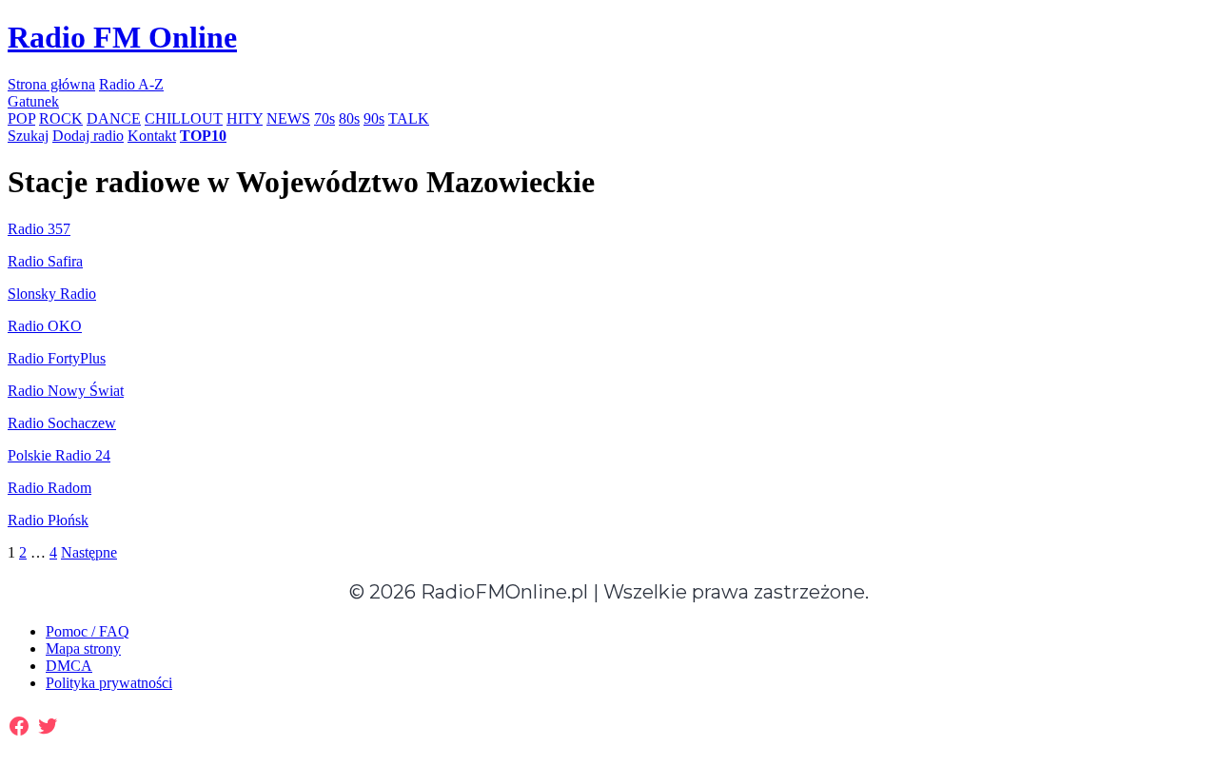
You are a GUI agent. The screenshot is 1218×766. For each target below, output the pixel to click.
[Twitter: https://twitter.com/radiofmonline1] (47, 726)
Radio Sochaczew (62, 423)
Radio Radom (49, 488)
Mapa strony (83, 648)
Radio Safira (45, 261)
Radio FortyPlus (57, 358)
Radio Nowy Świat (66, 391)
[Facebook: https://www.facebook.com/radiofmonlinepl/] (19, 726)
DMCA (69, 666)
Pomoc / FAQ (87, 631)
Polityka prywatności (109, 683)
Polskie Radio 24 (59, 455)
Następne (89, 552)
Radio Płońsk (48, 520)
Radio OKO (45, 326)
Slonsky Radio (52, 293)
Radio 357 (39, 229)
